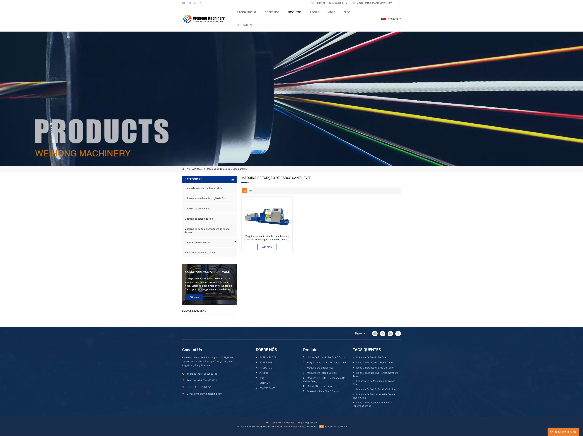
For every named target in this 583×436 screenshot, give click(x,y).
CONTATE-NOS (267, 388)
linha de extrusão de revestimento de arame (375, 374)
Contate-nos (246, 25)
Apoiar (314, 12)
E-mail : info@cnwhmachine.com (374, 3)
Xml (267, 422)
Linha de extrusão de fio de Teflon (375, 368)
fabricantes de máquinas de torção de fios (376, 382)
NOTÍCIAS (264, 383)
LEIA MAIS (267, 247)
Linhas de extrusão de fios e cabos (203, 188)
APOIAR (263, 373)
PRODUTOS (265, 368)
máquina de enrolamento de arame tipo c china (374, 396)
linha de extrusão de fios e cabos (375, 362)
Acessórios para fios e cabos (199, 252)
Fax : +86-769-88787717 (200, 387)
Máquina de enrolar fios (197, 208)
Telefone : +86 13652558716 (331, 3)
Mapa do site (311, 422)
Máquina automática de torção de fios (205, 198)
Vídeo (331, 12)
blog (300, 422)
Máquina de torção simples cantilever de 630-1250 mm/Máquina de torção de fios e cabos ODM (267, 238)
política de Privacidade (283, 422)
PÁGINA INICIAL (247, 12)
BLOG (346, 12)
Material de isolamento (197, 242)
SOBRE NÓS (272, 12)
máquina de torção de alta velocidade (377, 389)
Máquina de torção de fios (198, 219)
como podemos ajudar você (207, 272)
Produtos (295, 12)
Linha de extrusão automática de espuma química (372, 404)
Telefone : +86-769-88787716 (202, 380)
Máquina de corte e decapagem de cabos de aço (206, 230)
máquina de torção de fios (371, 357)
